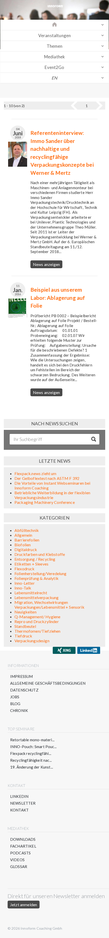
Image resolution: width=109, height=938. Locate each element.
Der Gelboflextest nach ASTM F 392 (46, 478)
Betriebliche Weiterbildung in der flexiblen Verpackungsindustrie (52, 495)
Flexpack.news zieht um (35, 473)
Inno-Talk (22, 587)
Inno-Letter (24, 583)
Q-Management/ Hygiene (37, 616)
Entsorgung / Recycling (35, 559)
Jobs (15, 697)
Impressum (21, 676)
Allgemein (23, 535)
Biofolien (22, 544)
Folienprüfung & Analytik (36, 578)
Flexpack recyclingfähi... (30, 753)
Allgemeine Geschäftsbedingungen (47, 683)
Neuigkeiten (25, 611)
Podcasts (20, 853)
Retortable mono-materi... (32, 739)
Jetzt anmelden (23, 904)
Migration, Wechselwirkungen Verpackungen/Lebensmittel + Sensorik (49, 604)
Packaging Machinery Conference (44, 502)
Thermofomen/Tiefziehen (37, 631)
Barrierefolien (26, 539)
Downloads (22, 839)
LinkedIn (19, 796)
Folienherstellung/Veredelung (40, 573)
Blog (15, 703)
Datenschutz (24, 690)
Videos (17, 859)
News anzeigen (46, 264)
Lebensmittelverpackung (36, 597)
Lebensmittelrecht (30, 592)
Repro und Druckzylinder (36, 621)
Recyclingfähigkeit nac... (31, 760)
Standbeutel (25, 626)
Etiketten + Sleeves (31, 563)
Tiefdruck (23, 635)
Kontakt (19, 810)
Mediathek (54, 56)
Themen (55, 46)
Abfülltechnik (26, 530)
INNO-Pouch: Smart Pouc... (33, 746)
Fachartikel (23, 846)
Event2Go (54, 67)
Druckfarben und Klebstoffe (39, 554)
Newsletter (23, 803)
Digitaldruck (25, 549)
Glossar (18, 866)
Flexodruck (24, 568)
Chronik (19, 710)
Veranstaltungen (54, 35)
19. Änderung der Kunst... (31, 767)
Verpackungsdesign (31, 640)
